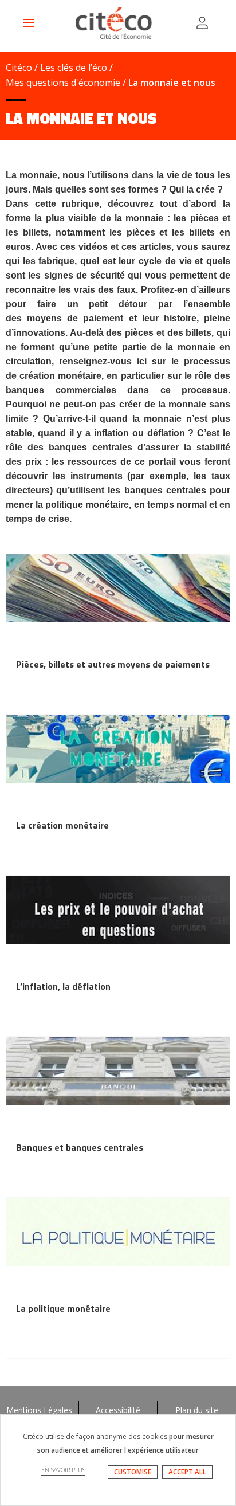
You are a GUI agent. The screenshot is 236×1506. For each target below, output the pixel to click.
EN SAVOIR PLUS (63, 1470)
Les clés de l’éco (73, 67)
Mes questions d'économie (63, 82)
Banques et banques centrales (79, 1147)
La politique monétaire (63, 1308)
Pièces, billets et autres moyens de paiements (113, 664)
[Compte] (202, 22)
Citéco (19, 67)
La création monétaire (62, 825)
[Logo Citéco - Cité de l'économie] (115, 23)
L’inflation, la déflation (63, 986)
